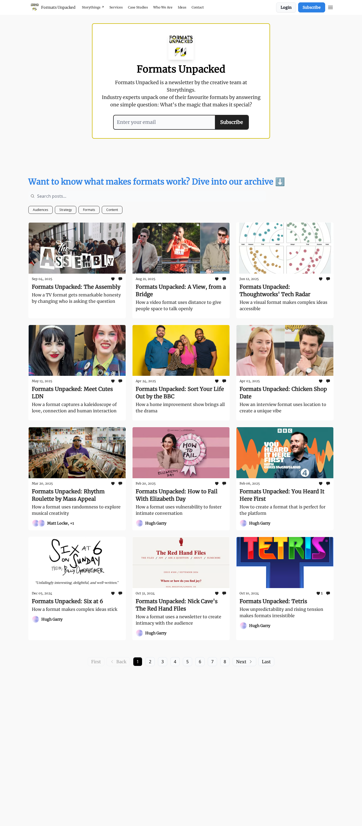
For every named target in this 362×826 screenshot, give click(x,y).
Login (286, 7)
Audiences (40, 209)
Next (241, 661)
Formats (89, 209)
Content (112, 209)
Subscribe (312, 7)
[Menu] (330, 7)
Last (266, 661)
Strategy (65, 209)
